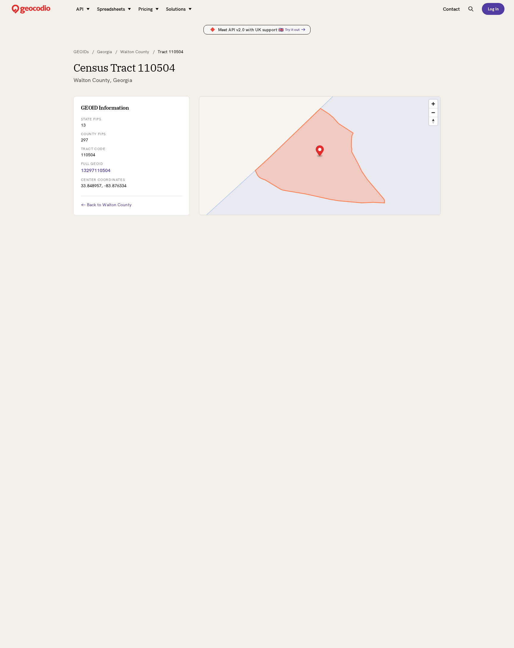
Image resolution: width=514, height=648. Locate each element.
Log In (493, 9)
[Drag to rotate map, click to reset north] (433, 121)
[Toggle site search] (470, 8)
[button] (320, 151)
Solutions (176, 9)
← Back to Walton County (106, 204)
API (80, 9)
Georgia (104, 51)
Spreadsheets (111, 9)
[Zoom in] (433, 104)
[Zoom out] (433, 112)
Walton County (134, 51)
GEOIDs (81, 51)
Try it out (292, 29)
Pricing (145, 9)
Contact (451, 9)
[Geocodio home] (40, 9)
